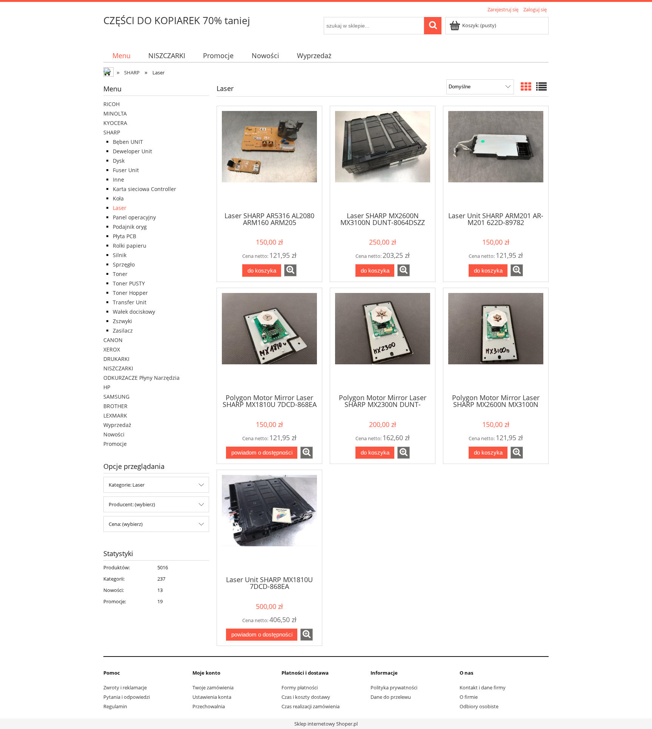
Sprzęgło (124, 264)
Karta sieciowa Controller (144, 189)
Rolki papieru (129, 245)
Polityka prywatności (394, 687)
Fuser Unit (126, 170)
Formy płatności (299, 687)
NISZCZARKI (118, 368)
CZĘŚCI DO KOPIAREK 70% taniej (176, 20)
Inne (118, 179)
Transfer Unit (129, 302)
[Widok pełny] (541, 86)
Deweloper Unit (132, 151)
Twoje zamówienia (213, 687)
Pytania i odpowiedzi (126, 697)
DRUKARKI (116, 358)
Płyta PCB (124, 236)
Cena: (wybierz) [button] (126, 524)
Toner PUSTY (129, 283)
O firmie (469, 697)
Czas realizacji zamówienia (310, 706)
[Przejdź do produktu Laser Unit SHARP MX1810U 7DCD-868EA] (269, 522)
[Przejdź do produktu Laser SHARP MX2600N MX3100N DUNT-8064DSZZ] (382, 158)
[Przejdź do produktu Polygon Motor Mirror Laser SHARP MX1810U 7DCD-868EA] (269, 340)
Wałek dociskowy (134, 311)
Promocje (115, 443)
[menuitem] (121, 55)
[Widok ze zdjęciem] (526, 86)
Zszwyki (122, 321)
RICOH (111, 104)
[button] (290, 270)
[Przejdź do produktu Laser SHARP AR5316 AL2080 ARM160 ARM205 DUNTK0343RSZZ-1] (269, 158)
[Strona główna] (109, 73)
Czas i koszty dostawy (305, 697)
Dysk (119, 160)
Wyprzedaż (117, 424)
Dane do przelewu (391, 697)
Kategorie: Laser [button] (127, 484)
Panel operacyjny (134, 217)
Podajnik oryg (130, 226)
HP (106, 387)
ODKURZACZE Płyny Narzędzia (141, 377)
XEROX (111, 349)
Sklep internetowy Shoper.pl (326, 723)
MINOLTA (115, 113)
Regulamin (115, 706)
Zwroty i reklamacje (125, 687)
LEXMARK (115, 415)
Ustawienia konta (211, 697)
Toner (120, 273)
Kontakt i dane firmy (483, 687)
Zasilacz (123, 330)
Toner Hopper (130, 292)
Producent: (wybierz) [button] (132, 504)
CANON (113, 340)
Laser (119, 207)
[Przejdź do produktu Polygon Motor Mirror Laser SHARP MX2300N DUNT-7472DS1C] (382, 340)
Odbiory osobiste (479, 706)
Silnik (119, 255)
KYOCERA (115, 122)
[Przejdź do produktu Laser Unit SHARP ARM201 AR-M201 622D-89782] (495, 158)
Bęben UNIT (128, 141)
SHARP (111, 132)
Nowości (114, 434)
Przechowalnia (208, 706)
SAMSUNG (116, 396)
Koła (118, 198)
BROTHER (115, 406)
